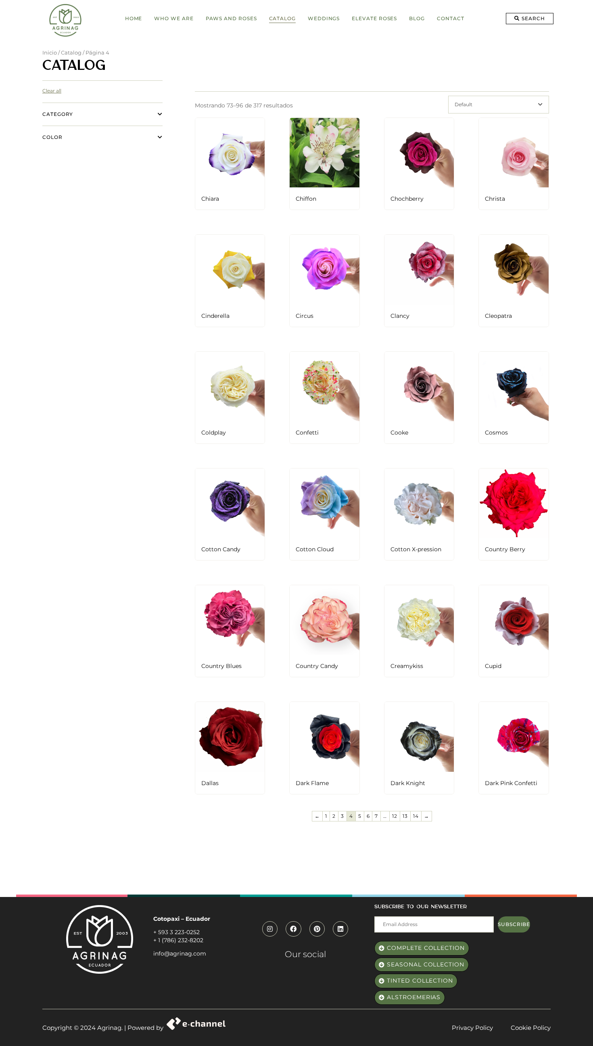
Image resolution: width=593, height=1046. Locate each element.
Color (52, 137)
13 (405, 816)
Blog (417, 18)
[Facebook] (293, 929)
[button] (529, 18)
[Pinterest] (317, 929)
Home (133, 18)
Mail (380, 912)
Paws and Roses (231, 18)
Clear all (51, 91)
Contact (450, 18)
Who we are (173, 18)
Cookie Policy (531, 1027)
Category (57, 114)
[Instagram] (270, 929)
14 (416, 816)
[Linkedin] (340, 929)
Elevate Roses (374, 18)
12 (394, 816)
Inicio (49, 53)
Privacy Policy (472, 1027)
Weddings (324, 18)
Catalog (282, 18)
